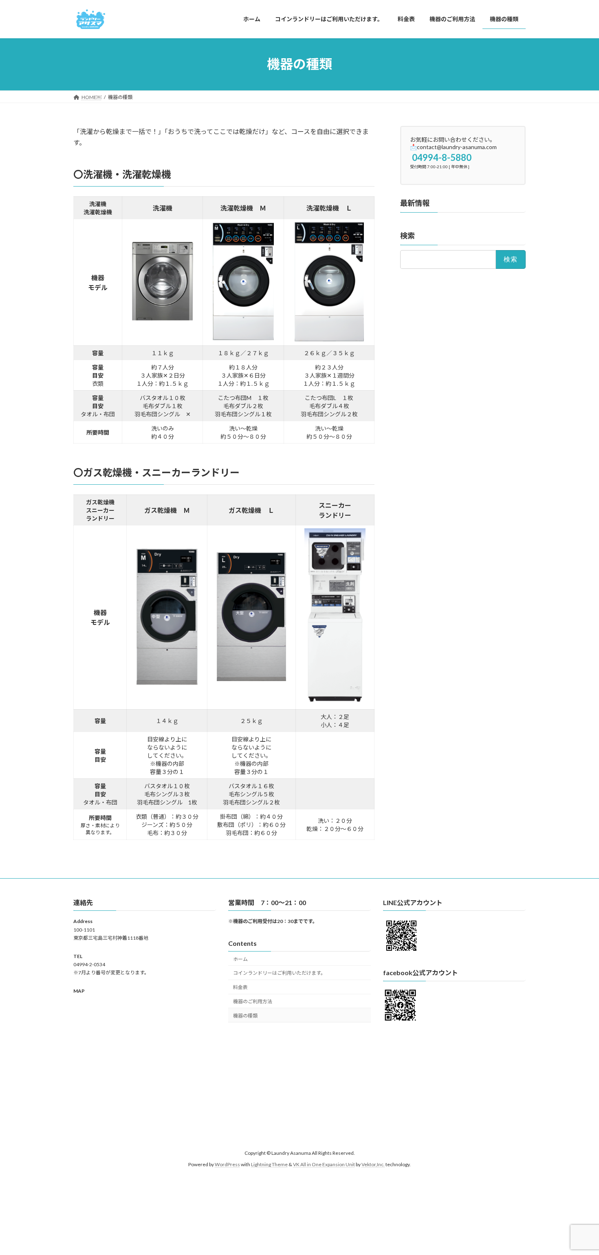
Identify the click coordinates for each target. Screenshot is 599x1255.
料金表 (240, 987)
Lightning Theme (269, 1164)
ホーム (240, 959)
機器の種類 (245, 1016)
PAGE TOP (577, 1210)
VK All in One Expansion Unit (324, 1164)
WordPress (227, 1164)
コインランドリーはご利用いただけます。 (279, 973)
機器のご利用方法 (252, 1001)
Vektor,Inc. (373, 1164)
